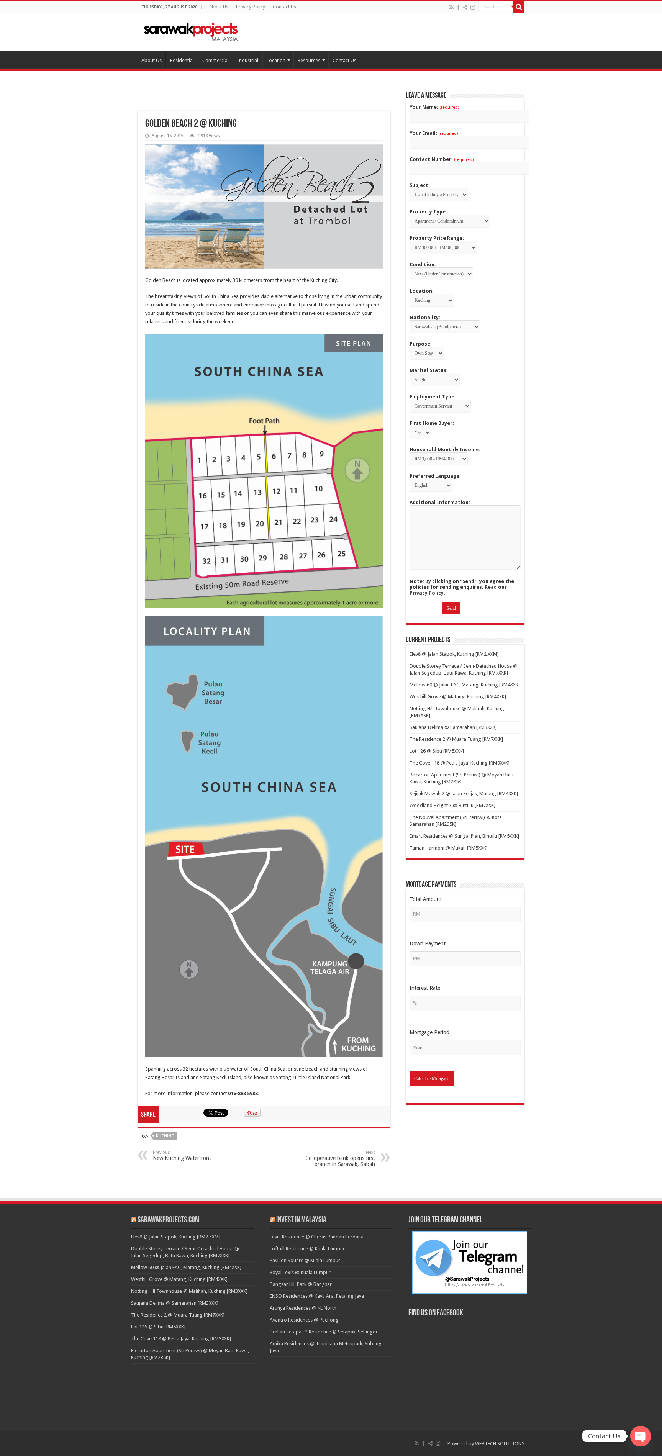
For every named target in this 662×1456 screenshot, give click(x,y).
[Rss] (451, 7)
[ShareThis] (465, 7)
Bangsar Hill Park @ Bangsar (301, 1284)
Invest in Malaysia (301, 1220)
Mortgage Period (429, 1032)
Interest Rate (425, 988)
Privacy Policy (250, 7)
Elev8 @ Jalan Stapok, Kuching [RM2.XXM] (454, 654)
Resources (309, 60)
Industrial (247, 60)
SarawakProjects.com (169, 1220)
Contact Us (284, 7)
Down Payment (428, 943)
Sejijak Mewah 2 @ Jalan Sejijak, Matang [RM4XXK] (464, 793)
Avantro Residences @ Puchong (304, 1320)
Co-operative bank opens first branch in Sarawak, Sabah (340, 1158)
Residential (182, 60)
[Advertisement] (264, 100)
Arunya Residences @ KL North (303, 1308)
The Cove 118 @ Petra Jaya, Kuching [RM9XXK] (460, 763)
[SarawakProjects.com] (191, 30)
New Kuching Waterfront (182, 1155)
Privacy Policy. (427, 593)
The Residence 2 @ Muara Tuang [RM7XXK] (456, 739)
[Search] (518, 7)
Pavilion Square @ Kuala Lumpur (305, 1260)
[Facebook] (458, 7)
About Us (218, 7)
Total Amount (426, 899)
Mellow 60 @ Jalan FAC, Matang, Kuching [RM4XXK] (465, 685)
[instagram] (473, 7)
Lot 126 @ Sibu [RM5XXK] (437, 751)
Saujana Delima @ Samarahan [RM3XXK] (453, 727)
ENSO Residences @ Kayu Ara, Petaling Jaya (317, 1296)
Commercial (215, 60)
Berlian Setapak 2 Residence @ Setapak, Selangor (324, 1332)
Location (276, 60)
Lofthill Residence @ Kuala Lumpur (307, 1248)
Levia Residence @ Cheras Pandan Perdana (317, 1237)
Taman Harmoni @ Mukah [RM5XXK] (449, 848)
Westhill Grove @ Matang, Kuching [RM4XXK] (458, 696)
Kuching (165, 1135)
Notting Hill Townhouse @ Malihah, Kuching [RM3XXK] (189, 1291)
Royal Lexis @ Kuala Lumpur (300, 1272)
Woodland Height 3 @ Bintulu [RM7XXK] (452, 805)
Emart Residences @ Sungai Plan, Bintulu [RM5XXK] (464, 836)
